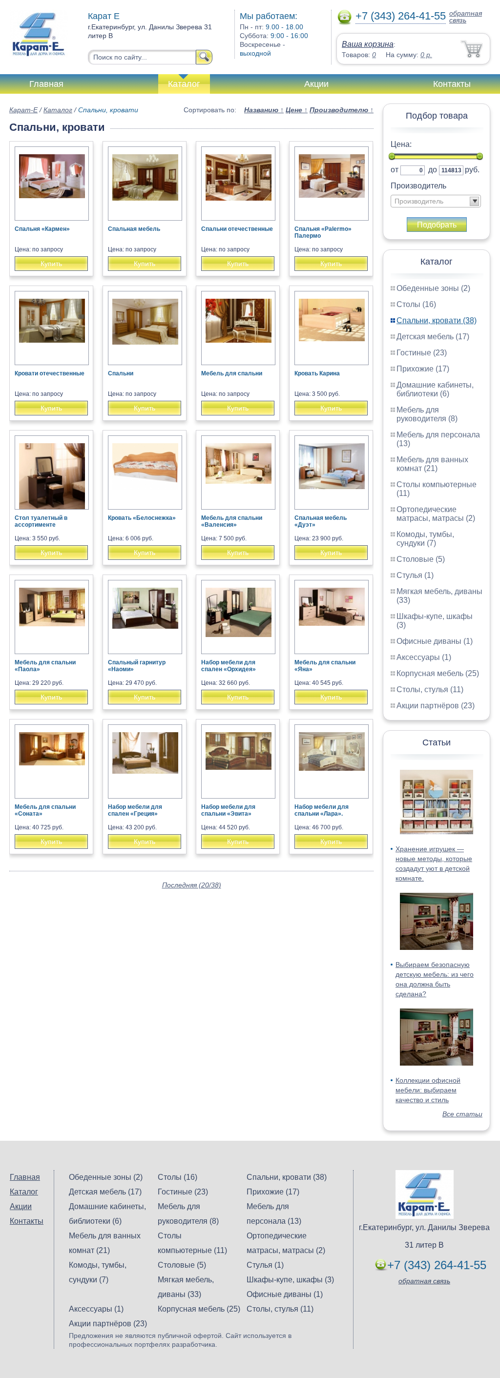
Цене (297, 110)
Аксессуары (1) (423, 657)
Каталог (184, 84)
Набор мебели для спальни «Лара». (321, 810)
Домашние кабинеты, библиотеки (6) (435, 389)
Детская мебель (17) (432, 336)
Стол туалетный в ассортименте (41, 521)
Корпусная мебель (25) (437, 673)
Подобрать (437, 225)
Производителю (342, 110)
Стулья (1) (415, 575)
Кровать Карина (317, 373)
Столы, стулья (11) (429, 689)
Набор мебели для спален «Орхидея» (228, 666)
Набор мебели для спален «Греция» (135, 810)
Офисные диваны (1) (434, 641)
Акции (316, 84)
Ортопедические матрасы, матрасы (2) (435, 513)
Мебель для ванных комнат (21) (432, 464)
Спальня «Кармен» (42, 229)
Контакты (452, 84)
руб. (472, 169)
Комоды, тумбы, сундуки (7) (425, 538)
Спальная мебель (134, 229)
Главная (46, 84)
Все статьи (462, 1114)
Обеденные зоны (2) (433, 288)
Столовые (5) (420, 559)
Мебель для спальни (231, 373)
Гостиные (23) (421, 353)
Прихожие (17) (422, 369)
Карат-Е (23, 110)
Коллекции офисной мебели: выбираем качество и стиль (428, 1090)
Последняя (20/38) (191, 885)
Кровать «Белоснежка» (142, 517)
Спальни (120, 373)
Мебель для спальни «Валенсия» (231, 521)
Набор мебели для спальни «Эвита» (228, 810)
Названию (264, 110)
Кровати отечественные (49, 373)
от (394, 169)
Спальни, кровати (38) (436, 320)
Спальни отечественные (237, 229)
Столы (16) (416, 304)
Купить (51, 263)
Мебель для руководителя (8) (427, 414)
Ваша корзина (368, 44)
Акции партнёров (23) (435, 705)
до (432, 169)
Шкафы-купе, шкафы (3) (290, 1279)
